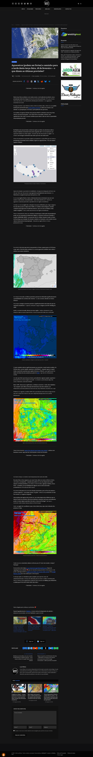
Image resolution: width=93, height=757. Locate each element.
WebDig (29, 611)
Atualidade (30, 9)
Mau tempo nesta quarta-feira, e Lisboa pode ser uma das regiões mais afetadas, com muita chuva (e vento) (34, 696)
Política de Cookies (71, 753)
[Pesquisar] (78, 3)
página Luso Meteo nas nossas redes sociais (38, 571)
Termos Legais (60, 754)
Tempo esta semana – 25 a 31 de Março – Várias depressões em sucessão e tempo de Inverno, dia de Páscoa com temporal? (34, 627)
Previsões (38, 9)
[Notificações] (3, 754)
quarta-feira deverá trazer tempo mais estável (36, 450)
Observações (57, 9)
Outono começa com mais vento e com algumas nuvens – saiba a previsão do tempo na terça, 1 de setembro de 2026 (71, 46)
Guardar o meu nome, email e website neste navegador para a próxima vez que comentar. (34, 730)
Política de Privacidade (61, 753)
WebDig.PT (44, 753)
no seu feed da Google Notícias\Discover (36, 568)
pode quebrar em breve (34, 107)
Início (23, 9)
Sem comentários (36, 76)
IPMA (38, 373)
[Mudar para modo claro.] (80, 3)
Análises (47, 9)
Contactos (68, 9)
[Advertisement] (46, 18)
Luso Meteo (18, 76)
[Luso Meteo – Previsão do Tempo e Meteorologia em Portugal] (46, 3)
